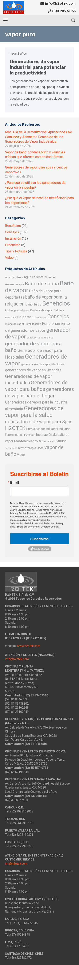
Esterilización (33, 323)
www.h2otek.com (28, 646)
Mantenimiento (26, 441)
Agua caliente (34, 277)
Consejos (12, 232)
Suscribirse (39, 538)
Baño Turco (33, 304)
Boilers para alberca (17, 310)
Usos (40, 448)
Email (14, 482)
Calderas (24, 317)
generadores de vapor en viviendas (33, 370)
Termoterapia (26, 448)
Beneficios (13, 226)
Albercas (49, 277)
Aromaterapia (14, 284)
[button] (5, 20)
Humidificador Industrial (42, 429)
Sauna (61, 441)
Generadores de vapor (36, 360)
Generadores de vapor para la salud (34, 411)
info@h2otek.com (17, 659)
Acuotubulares (14, 277)
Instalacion (29, 435)
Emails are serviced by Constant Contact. (38, 526)
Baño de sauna (42, 284)
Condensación (39, 317)
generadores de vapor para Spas (38, 421)
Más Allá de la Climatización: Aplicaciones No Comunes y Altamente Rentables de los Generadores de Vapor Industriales (38, 137)
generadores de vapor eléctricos (42, 364)
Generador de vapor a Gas (40, 337)
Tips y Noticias (16, 251)
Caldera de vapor (41, 310)
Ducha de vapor (14, 323)
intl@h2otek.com (16, 863)
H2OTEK (15, 428)
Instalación (13, 238)
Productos (12, 245)
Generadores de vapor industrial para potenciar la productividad (38, 67)
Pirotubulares (47, 441)
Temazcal (11, 448)
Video (9, 258)
